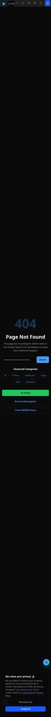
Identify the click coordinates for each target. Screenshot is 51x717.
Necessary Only (25, 702)
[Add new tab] (17, 3)
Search (42, 359)
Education (30, 382)
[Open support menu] (46, 662)
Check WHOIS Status (25, 410)
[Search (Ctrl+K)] (23, 3)
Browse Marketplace (25, 401)
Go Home (25, 392)
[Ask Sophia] (29, 3)
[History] (35, 3)
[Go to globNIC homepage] (4, 4)
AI (5, 375)
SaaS (18, 382)
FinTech (15, 375)
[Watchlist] (41, 3)
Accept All (25, 709)
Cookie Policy (27, 692)
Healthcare (30, 375)
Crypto (43, 375)
